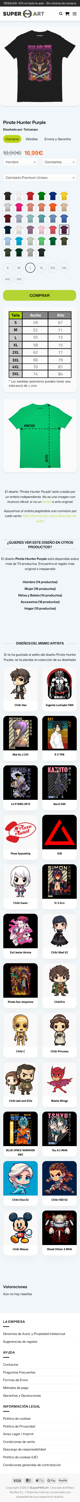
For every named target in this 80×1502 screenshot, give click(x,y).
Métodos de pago (16, 1387)
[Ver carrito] (67, 13)
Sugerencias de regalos (20, 1341)
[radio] (7, 196)
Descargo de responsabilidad (24, 1449)
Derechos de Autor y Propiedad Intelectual (34, 1333)
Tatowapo (31, 129)
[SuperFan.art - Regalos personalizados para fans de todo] (23, 14)
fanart (46, 501)
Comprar (40, 295)
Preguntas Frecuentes (19, 1372)
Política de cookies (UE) (20, 1457)
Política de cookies (17, 1418)
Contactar (10, 1364)
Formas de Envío (15, 1380)
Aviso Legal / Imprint (18, 1434)
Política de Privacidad (19, 1426)
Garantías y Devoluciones (22, 1395)
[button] (60, 14)
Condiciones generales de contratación (32, 1465)
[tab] (12, 139)
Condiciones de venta (19, 1441)
